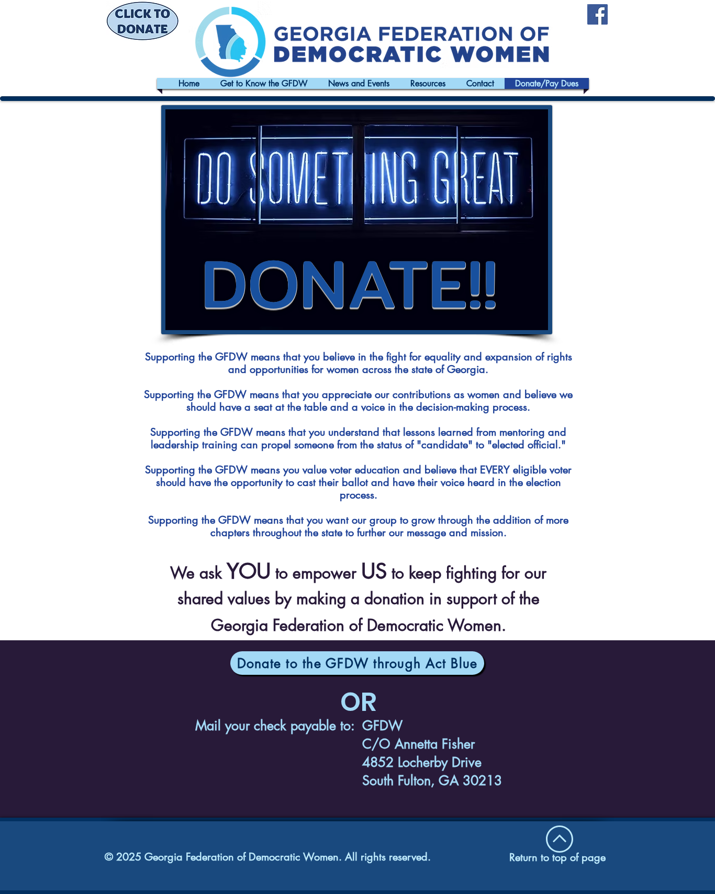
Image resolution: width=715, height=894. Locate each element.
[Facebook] (597, 14)
